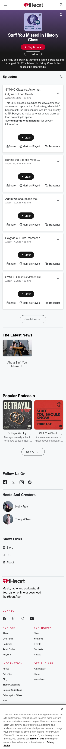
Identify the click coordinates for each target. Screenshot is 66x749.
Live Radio (8, 638)
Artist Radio (9, 649)
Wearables (39, 679)
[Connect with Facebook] (4, 618)
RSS (9, 555)
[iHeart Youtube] (32, 618)
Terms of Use (37, 738)
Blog (5, 679)
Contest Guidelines (12, 690)
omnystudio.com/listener (25, 120)
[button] (26, 137)
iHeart (6, 633)
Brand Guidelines (11, 684)
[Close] (62, 709)
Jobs (5, 700)
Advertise (7, 674)
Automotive (40, 668)
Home (37, 674)
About (10, 562)
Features (38, 638)
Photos (37, 654)
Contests (38, 649)
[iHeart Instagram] (22, 618)
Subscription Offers (12, 695)
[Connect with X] (13, 618)
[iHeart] (33, 5)
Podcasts (7, 644)
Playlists (7, 654)
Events (37, 644)
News (37, 633)
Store (10, 547)
